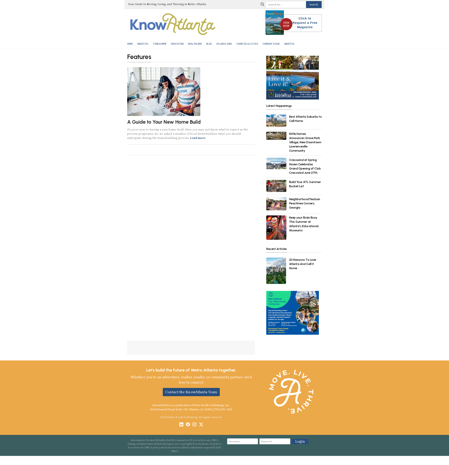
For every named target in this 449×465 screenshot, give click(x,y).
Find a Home (159, 43)
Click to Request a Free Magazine (304, 23)
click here (215, 443)
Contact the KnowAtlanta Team (191, 392)
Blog (209, 43)
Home (130, 43)
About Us (289, 43)
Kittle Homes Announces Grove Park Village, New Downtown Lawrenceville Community (305, 142)
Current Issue (271, 43)
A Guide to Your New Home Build (164, 122)
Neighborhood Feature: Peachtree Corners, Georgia (304, 203)
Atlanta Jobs (224, 43)
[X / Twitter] (201, 425)
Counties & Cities (247, 43)
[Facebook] (188, 425)
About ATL (143, 43)
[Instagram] (194, 425)
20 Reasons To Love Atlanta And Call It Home (302, 264)
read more (198, 138)
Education (177, 43)
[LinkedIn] (181, 425)
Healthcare (195, 43)
